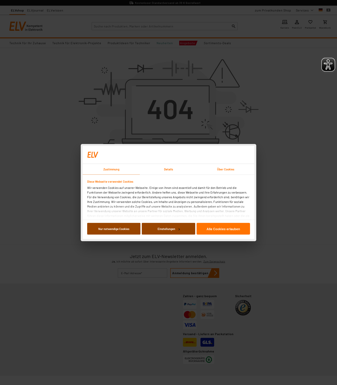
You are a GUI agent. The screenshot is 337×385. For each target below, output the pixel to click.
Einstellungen (166, 229)
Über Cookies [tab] (225, 169)
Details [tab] (168, 169)
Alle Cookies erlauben (223, 229)
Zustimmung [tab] (111, 169)
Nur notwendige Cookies (113, 229)
